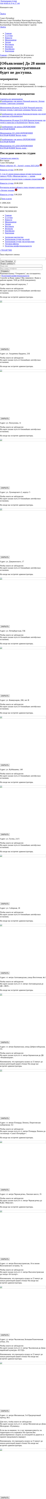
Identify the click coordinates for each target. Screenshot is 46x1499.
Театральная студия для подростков (19, 242)
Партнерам (9, 51)
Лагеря (8, 42)
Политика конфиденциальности (18, 246)
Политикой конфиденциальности (15, 276)
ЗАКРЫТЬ (5, 349)
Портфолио (9, 49)
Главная (8, 33)
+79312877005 (6, 250)
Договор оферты (12, 244)
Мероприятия (10, 40)
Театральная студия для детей (17, 239)
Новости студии (6, 170)
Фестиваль (9, 44)
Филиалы (9, 47)
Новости (8, 38)
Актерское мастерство (14, 237)
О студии (9, 36)
